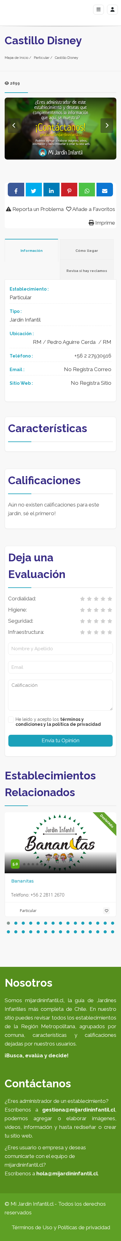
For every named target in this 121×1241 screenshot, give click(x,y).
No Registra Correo (87, 369)
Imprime (104, 223)
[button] (8, 923)
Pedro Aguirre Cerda (71, 342)
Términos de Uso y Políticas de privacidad (60, 1227)
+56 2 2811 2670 (47, 895)
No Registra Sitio (91, 383)
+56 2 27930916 (92, 356)
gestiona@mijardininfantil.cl (78, 1110)
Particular (41, 58)
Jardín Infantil (25, 320)
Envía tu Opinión (60, 740)
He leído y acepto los (58, 722)
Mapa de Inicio (16, 58)
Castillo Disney (66, 58)
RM (37, 342)
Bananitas (22, 881)
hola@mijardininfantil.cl (67, 1173)
